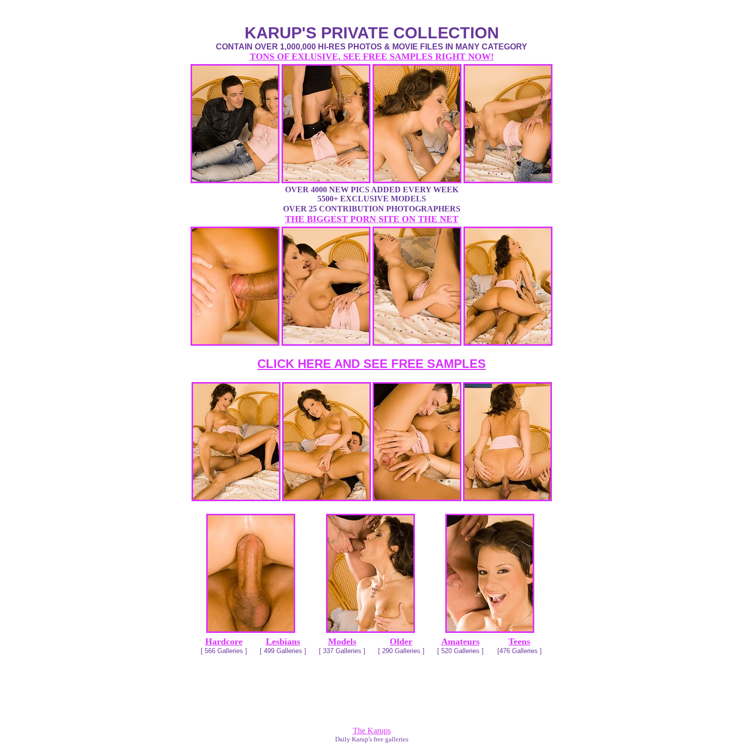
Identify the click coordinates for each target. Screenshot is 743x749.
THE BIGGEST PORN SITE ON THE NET (371, 219)
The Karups (372, 730)
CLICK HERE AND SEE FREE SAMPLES (371, 363)
